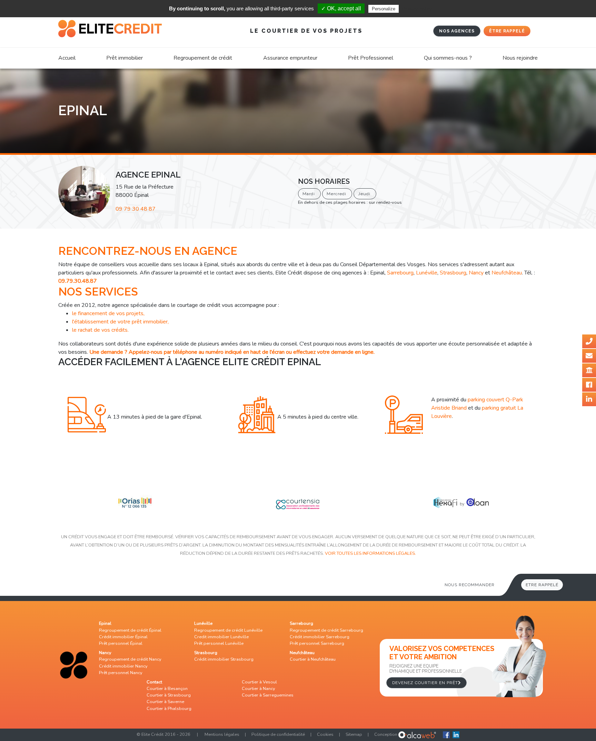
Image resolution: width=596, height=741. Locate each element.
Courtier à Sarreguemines (268, 695)
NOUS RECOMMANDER (470, 584)
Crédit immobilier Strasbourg (224, 659)
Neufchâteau (506, 273)
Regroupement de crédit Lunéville (228, 630)
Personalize (383, 8)
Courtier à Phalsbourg (169, 708)
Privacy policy (417, 8)
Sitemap (354, 734)
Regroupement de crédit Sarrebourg (326, 630)
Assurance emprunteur (290, 58)
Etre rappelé (542, 584)
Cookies (325, 734)
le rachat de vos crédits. (100, 330)
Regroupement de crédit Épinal (130, 630)
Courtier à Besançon (167, 688)
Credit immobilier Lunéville (221, 637)
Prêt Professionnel (370, 58)
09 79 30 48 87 (136, 209)
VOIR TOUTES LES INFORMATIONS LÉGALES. (370, 553)
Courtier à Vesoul (259, 682)
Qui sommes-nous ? (448, 58)
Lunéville (426, 273)
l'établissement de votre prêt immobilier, (120, 322)
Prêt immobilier (124, 58)
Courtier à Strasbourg (169, 695)
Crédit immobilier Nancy (123, 666)
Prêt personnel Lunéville (219, 643)
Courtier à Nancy (258, 688)
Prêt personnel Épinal (120, 643)
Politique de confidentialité (278, 734)
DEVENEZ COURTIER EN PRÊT (425, 682)
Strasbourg (453, 273)
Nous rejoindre (520, 58)
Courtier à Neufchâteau (313, 659)
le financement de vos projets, (108, 313)
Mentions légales (222, 734)
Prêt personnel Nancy (120, 673)
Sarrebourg (400, 273)
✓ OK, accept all (341, 8)
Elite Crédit (152, 734)
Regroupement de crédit (202, 58)
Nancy (476, 273)
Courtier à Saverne (165, 702)
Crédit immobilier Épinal (123, 637)
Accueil (67, 58)
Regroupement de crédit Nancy (130, 659)
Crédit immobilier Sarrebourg (319, 637)
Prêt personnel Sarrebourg (317, 643)
